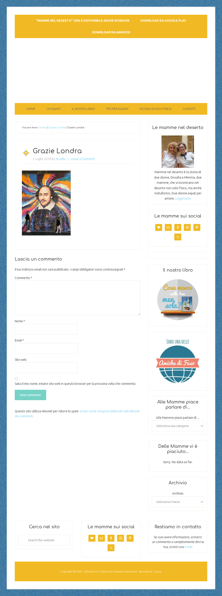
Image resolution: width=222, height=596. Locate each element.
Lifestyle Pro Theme (96, 571)
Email (19, 340)
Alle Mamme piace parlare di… (178, 417)
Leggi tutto (183, 198)
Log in (158, 571)
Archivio (177, 493)
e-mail (188, 547)
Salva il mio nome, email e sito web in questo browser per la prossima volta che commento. (75, 383)
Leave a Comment (83, 159)
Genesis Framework (125, 571)
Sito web (20, 359)
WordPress (145, 571)
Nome (20, 321)
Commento (23, 278)
